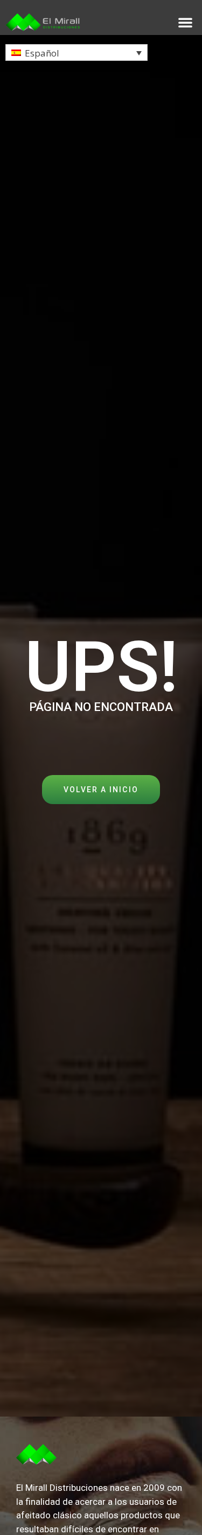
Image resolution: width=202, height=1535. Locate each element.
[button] (185, 22)
